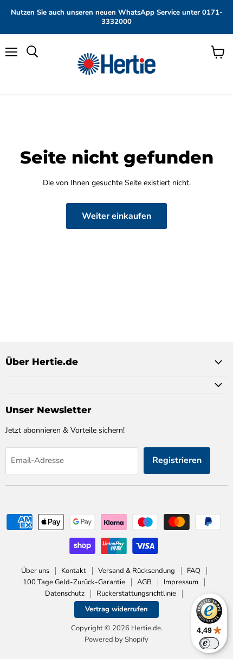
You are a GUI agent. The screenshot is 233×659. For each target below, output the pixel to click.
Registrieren (177, 460)
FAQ (193, 571)
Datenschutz (65, 593)
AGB (144, 582)
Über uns (35, 571)
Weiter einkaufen (116, 216)
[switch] (209, 643)
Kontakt (73, 571)
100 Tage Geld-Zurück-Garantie (74, 582)
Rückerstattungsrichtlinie (136, 593)
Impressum (181, 582)
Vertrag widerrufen (116, 609)
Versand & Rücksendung (136, 571)
